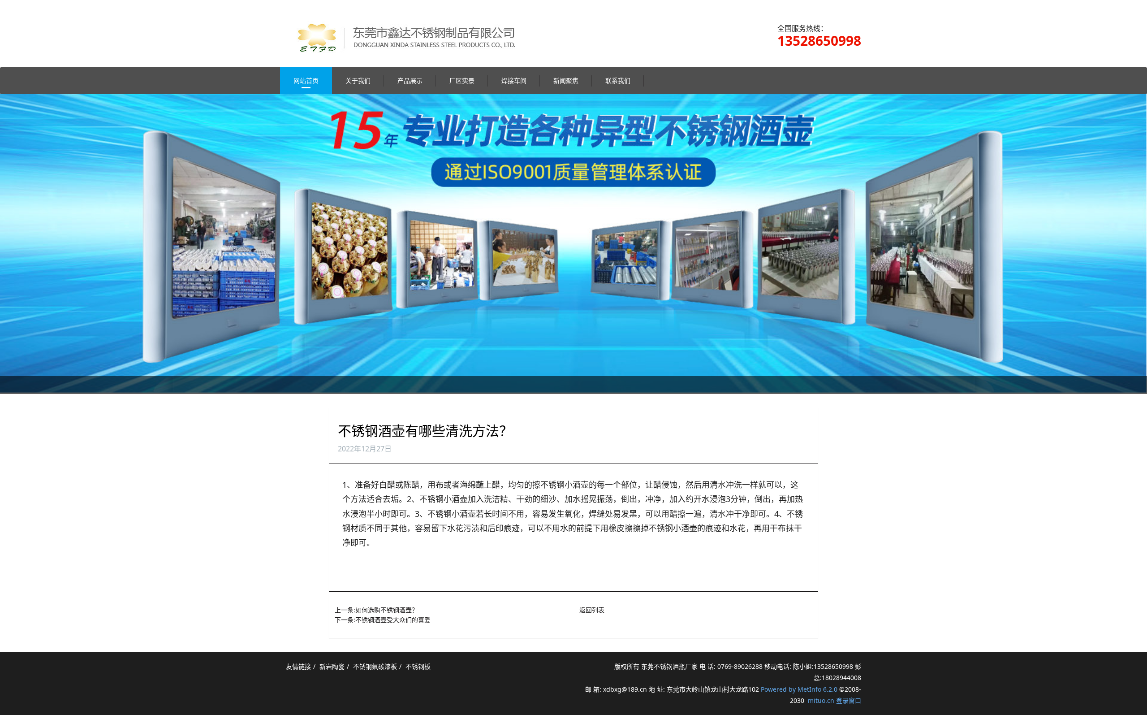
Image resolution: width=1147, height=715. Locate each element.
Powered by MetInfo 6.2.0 (799, 689)
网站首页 (306, 80)
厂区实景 (461, 80)
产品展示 (410, 80)
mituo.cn (821, 700)
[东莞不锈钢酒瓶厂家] (413, 29)
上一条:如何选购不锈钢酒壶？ (376, 610)
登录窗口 (848, 700)
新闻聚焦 (565, 80)
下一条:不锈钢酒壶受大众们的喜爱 (383, 619)
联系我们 (617, 80)
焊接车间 (513, 80)
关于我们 (358, 80)
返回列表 (591, 610)
